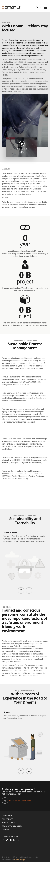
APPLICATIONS (8, 823)
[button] (21, 590)
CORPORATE (7, 819)
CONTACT (6, 830)
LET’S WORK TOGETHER (20, 800)
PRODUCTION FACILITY (12, 826)
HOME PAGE (7, 816)
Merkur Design (19, 860)
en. (37, 7)
